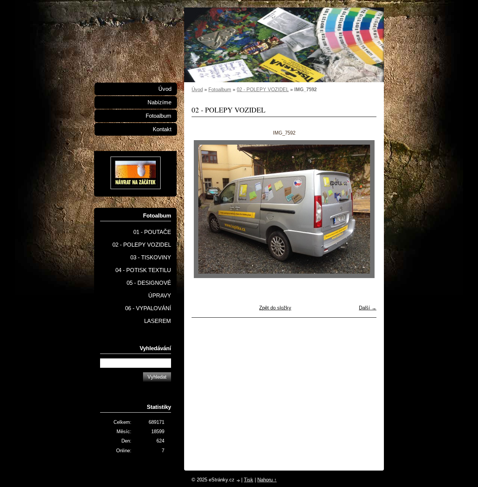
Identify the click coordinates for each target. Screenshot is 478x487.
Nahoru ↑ (267, 480)
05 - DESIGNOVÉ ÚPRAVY (149, 289)
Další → (367, 308)
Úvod (197, 89)
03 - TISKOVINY (150, 258)
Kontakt (162, 129)
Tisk (248, 480)
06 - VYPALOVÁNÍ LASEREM (148, 314)
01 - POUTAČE (152, 232)
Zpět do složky (275, 308)
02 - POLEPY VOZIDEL (263, 89)
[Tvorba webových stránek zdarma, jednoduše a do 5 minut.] (238, 480)
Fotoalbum (219, 89)
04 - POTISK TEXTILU (143, 270)
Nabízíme (159, 102)
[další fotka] (364, 209)
